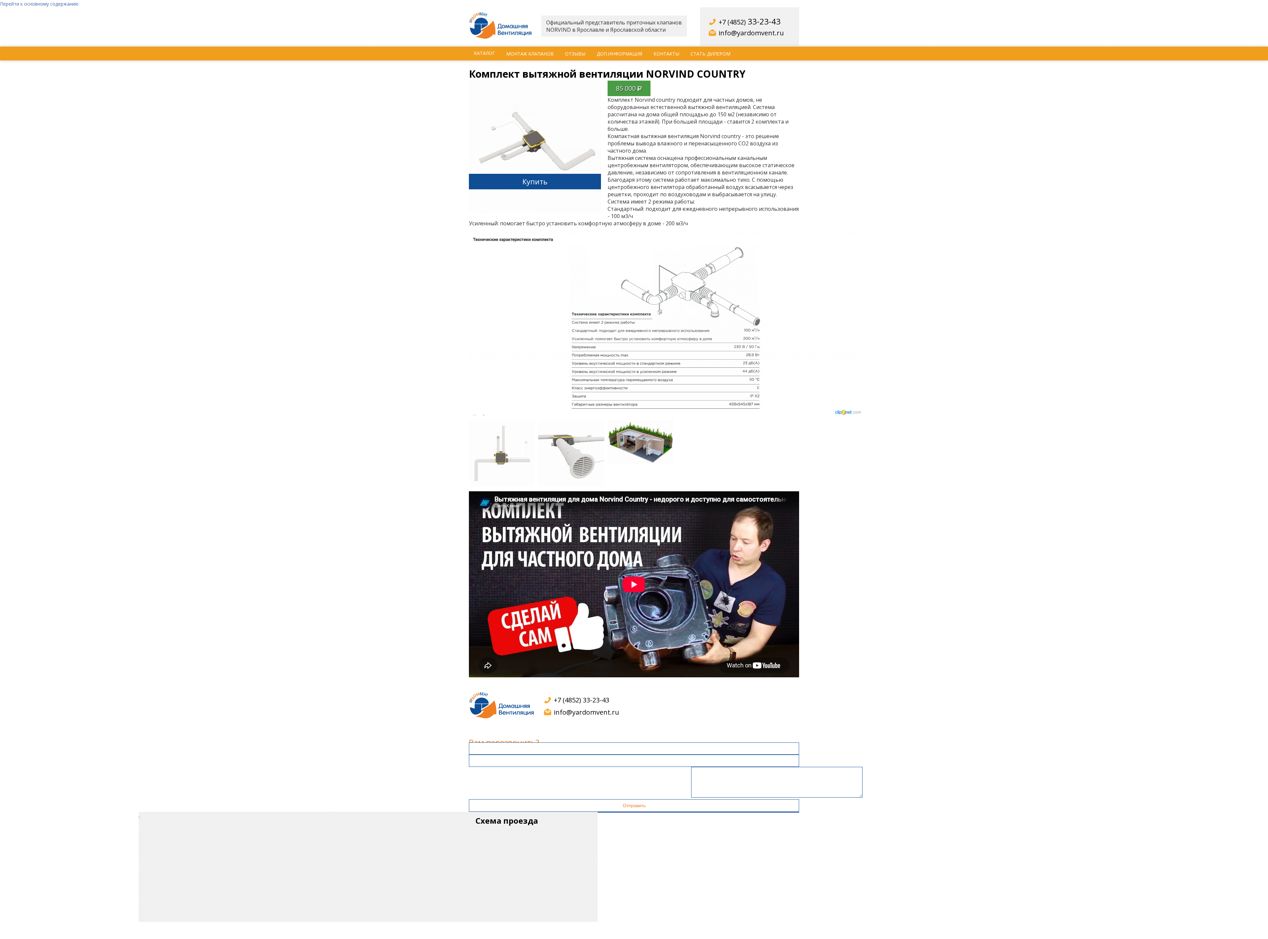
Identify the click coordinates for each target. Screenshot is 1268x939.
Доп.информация (619, 54)
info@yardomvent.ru (751, 32)
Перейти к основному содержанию (39, 4)
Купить (534, 181)
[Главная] (502, 26)
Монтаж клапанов (530, 54)
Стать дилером (710, 54)
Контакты (666, 54)
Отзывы (575, 54)
